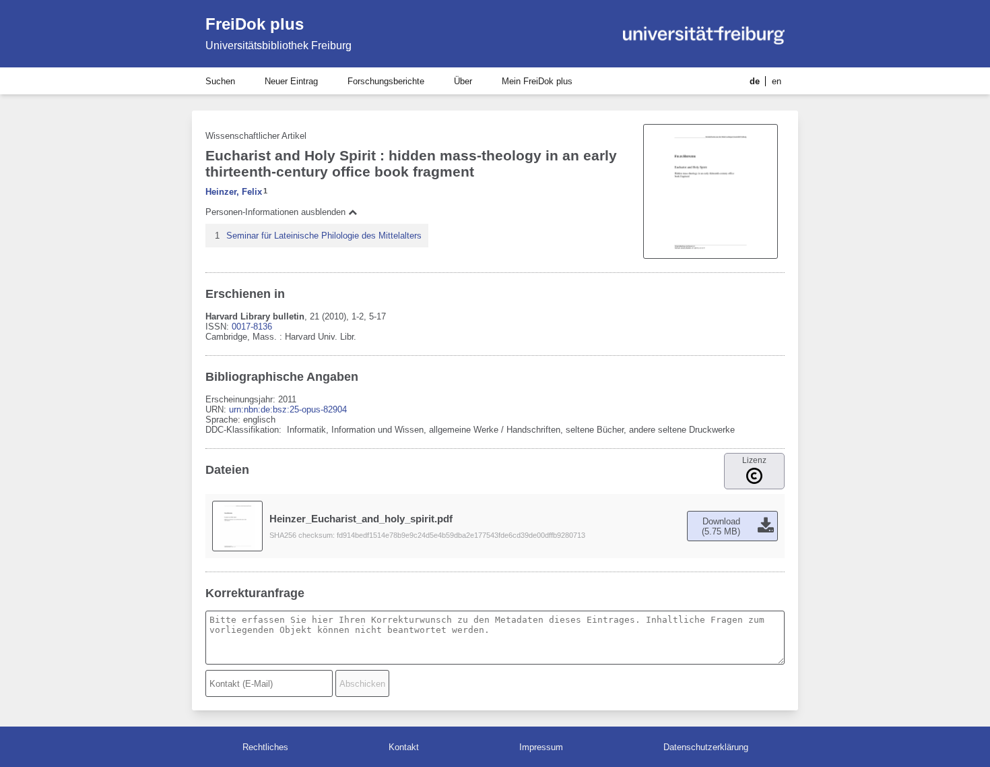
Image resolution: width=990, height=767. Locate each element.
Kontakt (404, 747)
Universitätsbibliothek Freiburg (278, 45)
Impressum (541, 747)
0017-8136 (252, 326)
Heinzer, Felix (233, 192)
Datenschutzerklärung (705, 747)
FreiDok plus (254, 24)
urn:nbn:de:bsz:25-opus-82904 (288, 409)
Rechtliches (265, 747)
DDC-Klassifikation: (244, 430)
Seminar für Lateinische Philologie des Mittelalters (324, 236)
